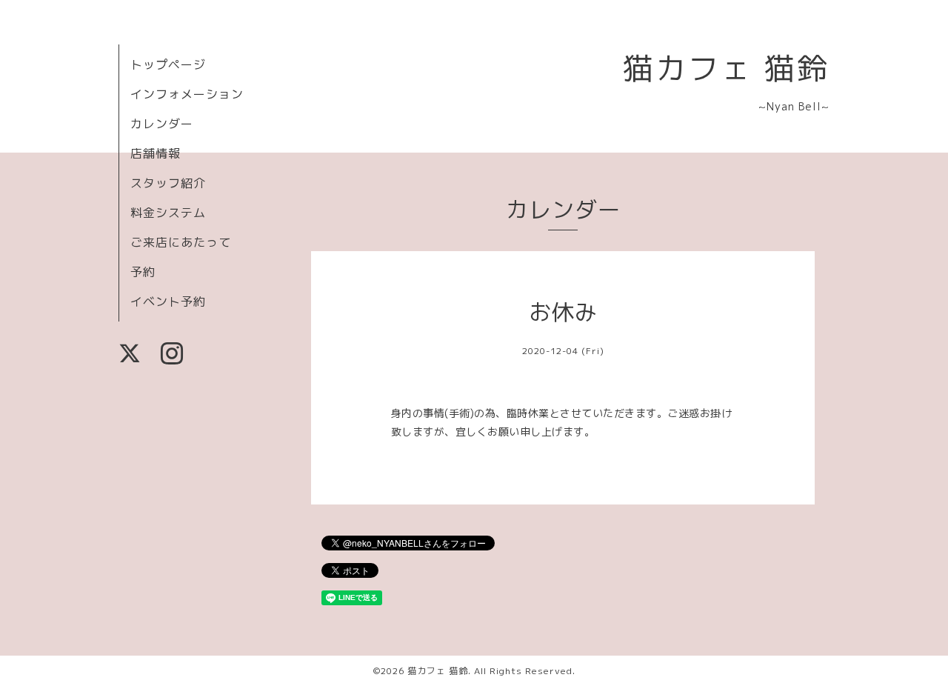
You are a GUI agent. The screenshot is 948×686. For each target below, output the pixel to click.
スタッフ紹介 (168, 183)
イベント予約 (168, 301)
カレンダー (161, 124)
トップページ (168, 64)
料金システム (168, 212)
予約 (143, 272)
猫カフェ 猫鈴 (726, 68)
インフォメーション (187, 94)
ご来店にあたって (180, 242)
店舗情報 (155, 153)
